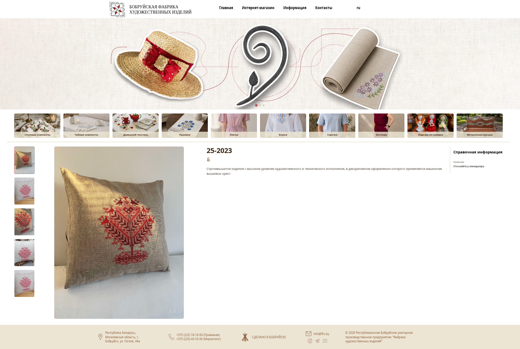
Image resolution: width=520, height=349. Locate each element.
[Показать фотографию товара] (24, 160)
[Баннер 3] (264, 105)
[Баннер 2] (260, 105)
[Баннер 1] (256, 105)
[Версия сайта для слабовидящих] (344, 9)
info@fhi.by (321, 334)
